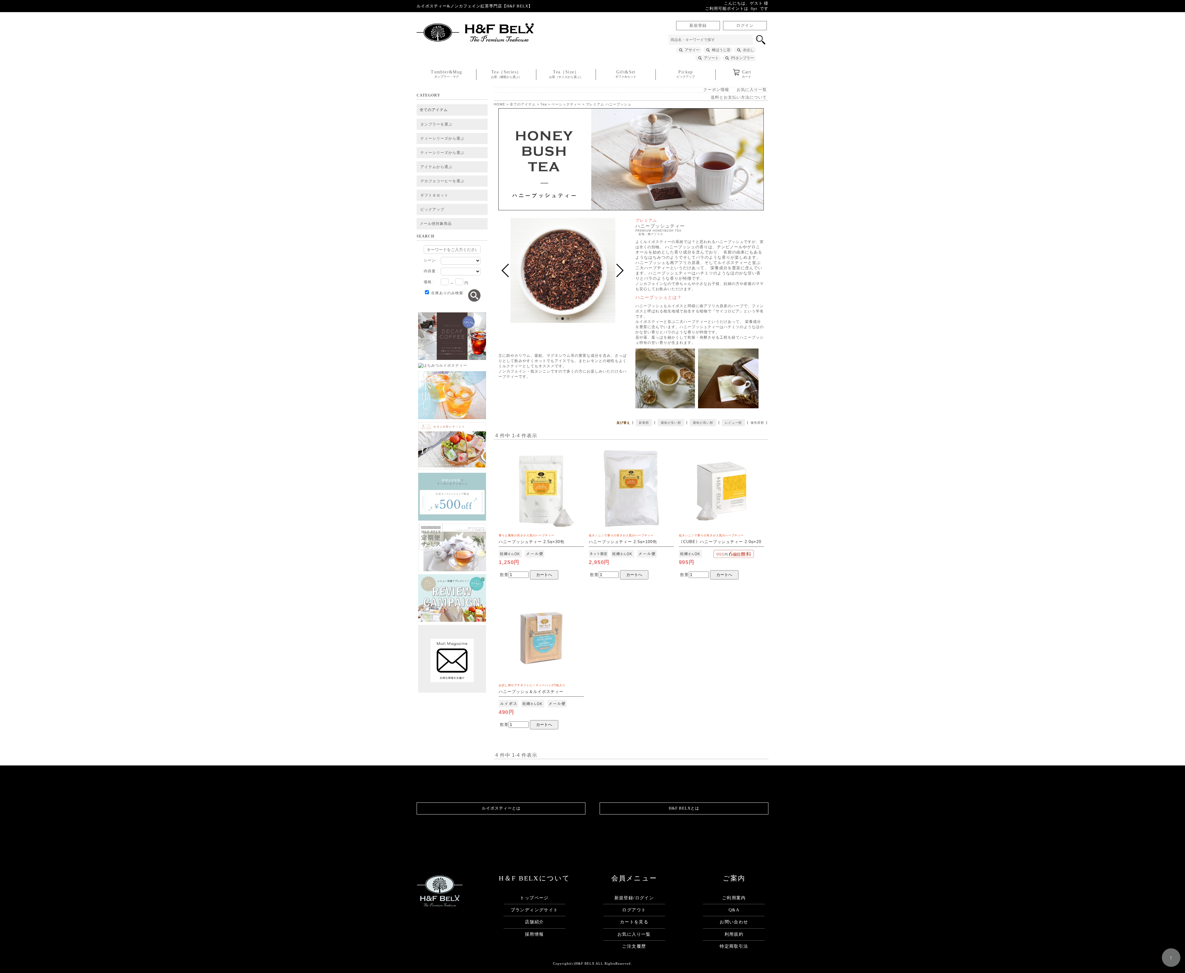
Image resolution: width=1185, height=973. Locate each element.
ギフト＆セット (434, 195)
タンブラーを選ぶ (436, 124)
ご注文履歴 (634, 946)
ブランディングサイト (534, 910)
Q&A (734, 910)
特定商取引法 (734, 946)
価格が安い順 (671, 422)
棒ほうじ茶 (721, 50)
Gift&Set (625, 74)
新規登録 (698, 25)
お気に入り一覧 (752, 90)
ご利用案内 (734, 898)
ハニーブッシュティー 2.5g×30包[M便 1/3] (531, 542)
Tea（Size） (566, 74)
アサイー (692, 50)
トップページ (534, 898)
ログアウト (634, 910)
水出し (748, 50)
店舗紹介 (534, 922)
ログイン (745, 25)
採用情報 (534, 934)
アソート (711, 58)
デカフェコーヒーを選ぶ (442, 181)
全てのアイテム (434, 110)
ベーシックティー (566, 104)
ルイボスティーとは (501, 808)
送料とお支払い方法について (739, 97)
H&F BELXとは (684, 808)
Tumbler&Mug (446, 74)
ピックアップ (432, 209)
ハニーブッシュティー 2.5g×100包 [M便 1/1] (623, 542)
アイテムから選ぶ (436, 167)
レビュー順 (733, 422)
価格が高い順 (703, 422)
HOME (499, 104)
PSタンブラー (742, 58)
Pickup (685, 74)
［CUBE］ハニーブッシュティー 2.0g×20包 (720, 542)
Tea (543, 104)
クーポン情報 (716, 90)
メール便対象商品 (436, 223)
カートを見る (634, 922)
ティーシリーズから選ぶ (442, 138)
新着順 (644, 422)
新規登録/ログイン (634, 898)
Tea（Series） (506, 74)
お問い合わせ (734, 922)
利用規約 (734, 934)
